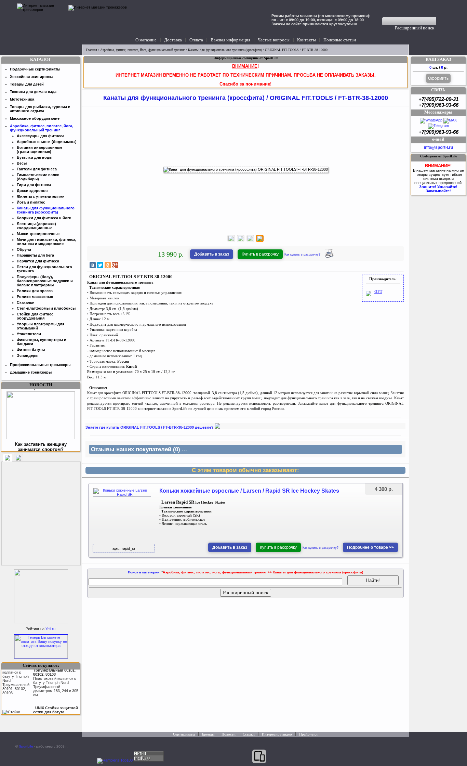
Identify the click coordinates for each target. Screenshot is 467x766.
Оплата (196, 39)
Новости (229, 734)
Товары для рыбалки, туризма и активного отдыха (40, 109)
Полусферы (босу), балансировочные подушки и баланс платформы (45, 281)
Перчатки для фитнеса (38, 261)
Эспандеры (27, 355)
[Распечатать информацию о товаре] (329, 257)
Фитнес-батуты (31, 350)
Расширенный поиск (414, 27)
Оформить (438, 78)
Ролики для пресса (35, 291)
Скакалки (26, 302)
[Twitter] (100, 265)
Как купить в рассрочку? (302, 254)
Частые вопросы (274, 39)
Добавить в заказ (211, 254)
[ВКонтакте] (93, 265)
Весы (22, 163)
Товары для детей (27, 84)
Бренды (208, 734)
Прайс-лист (308, 734)
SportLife (26, 746)
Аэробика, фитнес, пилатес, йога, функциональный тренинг (142, 50)
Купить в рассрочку (260, 254)
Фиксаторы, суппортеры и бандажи (41, 342)
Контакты (306, 39)
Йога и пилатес (31, 202)
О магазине (146, 39)
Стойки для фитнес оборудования (35, 316)
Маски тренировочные (38, 234)
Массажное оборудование (34, 118)
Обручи (24, 249)
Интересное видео (277, 734)
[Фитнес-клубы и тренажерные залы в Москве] (41, 622)
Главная (91, 50)
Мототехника (22, 99)
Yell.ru (50, 629)
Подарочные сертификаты (35, 69)
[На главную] (41, 22)
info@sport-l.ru (438, 147)
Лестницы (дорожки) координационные (36, 226)
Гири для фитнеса (34, 185)
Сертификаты (184, 734)
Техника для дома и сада (33, 92)
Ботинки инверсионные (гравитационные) (39, 149)
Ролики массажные (35, 297)
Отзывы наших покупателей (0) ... (139, 449)
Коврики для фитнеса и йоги (44, 218)
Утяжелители (29, 334)
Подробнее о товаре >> (370, 547)
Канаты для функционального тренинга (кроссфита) (225, 50)
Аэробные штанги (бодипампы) (47, 142)
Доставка (173, 39)
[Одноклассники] (108, 265)
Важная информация (230, 39)
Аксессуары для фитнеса (40, 136)
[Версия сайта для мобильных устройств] (259, 756)
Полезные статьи (339, 39)
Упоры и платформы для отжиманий (40, 326)
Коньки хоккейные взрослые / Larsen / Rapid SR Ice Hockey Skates (249, 491)
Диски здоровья (32, 191)
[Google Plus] (115, 265)
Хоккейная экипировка (31, 77)
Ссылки (249, 734)
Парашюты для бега (35, 255)
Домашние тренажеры (31, 372)
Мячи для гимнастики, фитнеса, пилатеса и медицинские (46, 241)
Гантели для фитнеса (37, 169)
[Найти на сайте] (441, 21)
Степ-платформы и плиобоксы (46, 308)
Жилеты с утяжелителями (41, 196)
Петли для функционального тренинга (44, 269)
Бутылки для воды (34, 157)
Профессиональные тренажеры (40, 365)
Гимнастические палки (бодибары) (38, 177)
